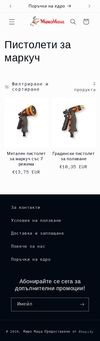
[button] (11, 21)
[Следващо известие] (89, 6)
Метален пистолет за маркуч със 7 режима (26, 159)
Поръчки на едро (31, 259)
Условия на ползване (36, 220)
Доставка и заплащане (37, 233)
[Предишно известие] (10, 6)
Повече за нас (28, 246)
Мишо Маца (33, 332)
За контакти (25, 207)
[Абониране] (82, 304)
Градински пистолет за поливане (73, 156)
